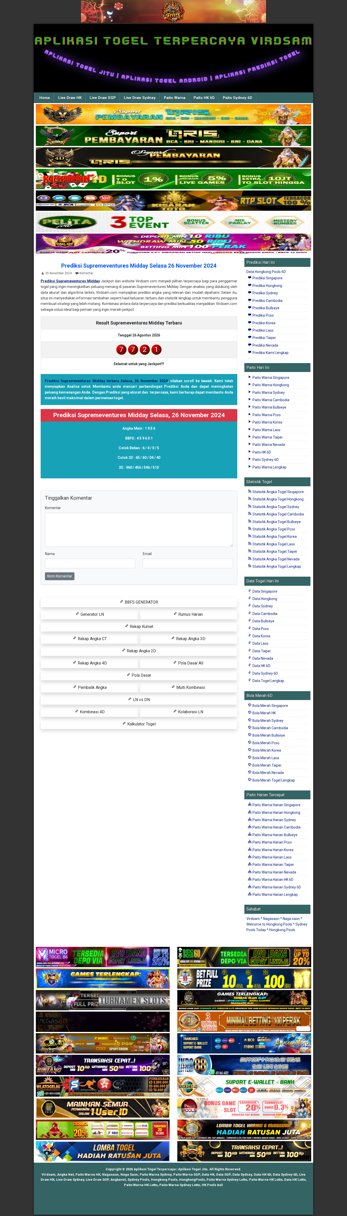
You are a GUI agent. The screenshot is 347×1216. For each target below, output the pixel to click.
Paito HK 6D (204, 97)
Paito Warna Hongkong (270, 385)
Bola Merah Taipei (266, 765)
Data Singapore (264, 591)
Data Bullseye (263, 621)
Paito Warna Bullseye (269, 407)
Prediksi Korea (263, 323)
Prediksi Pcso (263, 315)
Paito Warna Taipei (267, 437)
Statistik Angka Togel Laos (273, 544)
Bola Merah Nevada (268, 773)
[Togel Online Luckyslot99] (244, 979)
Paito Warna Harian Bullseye (274, 835)
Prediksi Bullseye (265, 308)
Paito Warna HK (87, 1174)
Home (44, 97)
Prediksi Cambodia (267, 301)
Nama (50, 554)
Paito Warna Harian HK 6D (272, 880)
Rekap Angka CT (92, 638)
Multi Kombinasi (190, 687)
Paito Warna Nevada (268, 445)
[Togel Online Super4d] (173, 158)
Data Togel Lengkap (268, 681)
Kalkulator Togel (141, 724)
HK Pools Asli (212, 1185)
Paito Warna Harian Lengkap (275, 895)
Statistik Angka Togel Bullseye (276, 522)
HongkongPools (192, 1179)
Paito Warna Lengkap (269, 467)
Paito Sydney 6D (237, 97)
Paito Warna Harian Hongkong (276, 812)
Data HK (208, 1174)
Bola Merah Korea (266, 750)
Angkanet (118, 1179)
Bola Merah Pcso (265, 743)
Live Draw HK (70, 97)
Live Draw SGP (103, 97)
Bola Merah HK (264, 713)
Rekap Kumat (141, 626)
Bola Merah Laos (265, 758)
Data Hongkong (264, 599)
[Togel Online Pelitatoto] (173, 222)
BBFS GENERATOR (141, 602)
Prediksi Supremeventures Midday (70, 281)
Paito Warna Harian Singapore (276, 805)
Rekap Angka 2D (141, 650)
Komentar (86, 273)
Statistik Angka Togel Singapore (278, 492)
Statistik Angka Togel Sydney (275, 507)
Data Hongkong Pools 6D (266, 272)
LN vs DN (141, 699)
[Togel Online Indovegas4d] (244, 1151)
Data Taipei (261, 651)
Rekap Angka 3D (190, 638)
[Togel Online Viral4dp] (173, 244)
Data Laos (260, 643)
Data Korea (261, 636)
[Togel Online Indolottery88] (244, 1065)
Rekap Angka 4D (92, 663)
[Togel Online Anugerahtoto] (244, 1044)
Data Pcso (260, 629)
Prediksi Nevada (265, 345)
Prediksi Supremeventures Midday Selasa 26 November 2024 (139, 266)
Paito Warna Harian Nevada (274, 872)
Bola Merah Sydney (267, 721)
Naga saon (291, 919)
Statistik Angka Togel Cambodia (278, 514)
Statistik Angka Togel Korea (274, 536)
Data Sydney (262, 606)
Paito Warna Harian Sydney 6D (276, 887)
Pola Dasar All (190, 663)
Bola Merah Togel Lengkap (273, 780)
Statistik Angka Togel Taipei (274, 551)
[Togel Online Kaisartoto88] (103, 1130)
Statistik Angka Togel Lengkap (276, 566)
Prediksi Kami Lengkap (270, 353)
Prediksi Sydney (265, 293)
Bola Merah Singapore (270, 706)
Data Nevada (262, 658)
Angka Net (65, 1174)
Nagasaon (271, 919)
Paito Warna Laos (266, 430)
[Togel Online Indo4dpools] (103, 1151)
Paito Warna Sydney (268, 393)
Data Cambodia (264, 614)
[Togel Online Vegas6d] (103, 1022)
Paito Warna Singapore (270, 378)
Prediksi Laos (263, 330)
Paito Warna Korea (267, 422)
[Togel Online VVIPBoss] (173, 114)
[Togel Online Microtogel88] (103, 957)
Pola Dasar (141, 675)
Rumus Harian (190, 614)
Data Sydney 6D (265, 673)
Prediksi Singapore (267, 278)
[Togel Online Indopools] (244, 1108)
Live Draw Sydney (140, 97)
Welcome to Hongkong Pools (269, 924)
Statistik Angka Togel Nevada (275, 559)
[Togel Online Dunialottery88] (244, 1022)
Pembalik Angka (92, 687)
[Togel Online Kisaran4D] (173, 179)
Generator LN (92, 614)
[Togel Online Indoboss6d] (244, 957)
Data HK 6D (261, 666)
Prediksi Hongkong (267, 286)
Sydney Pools (138, 1179)
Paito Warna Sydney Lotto (227, 1179)
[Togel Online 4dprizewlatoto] (103, 1108)
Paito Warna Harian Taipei (273, 865)
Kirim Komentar (59, 576)
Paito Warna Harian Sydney (274, 820)
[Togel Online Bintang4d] (103, 1065)
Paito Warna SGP (186, 1174)
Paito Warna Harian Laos (272, 857)
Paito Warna (174, 97)
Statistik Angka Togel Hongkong (278, 499)
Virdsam (253, 919)
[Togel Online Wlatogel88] (103, 1087)
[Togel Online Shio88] (244, 1130)
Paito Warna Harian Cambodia (276, 827)
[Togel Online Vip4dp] (244, 1000)
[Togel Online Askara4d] (103, 1044)
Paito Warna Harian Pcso (272, 842)
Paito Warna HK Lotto (265, 1179)
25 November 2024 (58, 273)
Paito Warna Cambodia (270, 400)
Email (147, 554)
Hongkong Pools (282, 930)
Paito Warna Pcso (266, 415)
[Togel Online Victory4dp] (103, 979)
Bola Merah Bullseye (268, 735)
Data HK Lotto (295, 1179)
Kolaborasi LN (190, 711)
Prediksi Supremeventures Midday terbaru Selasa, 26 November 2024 (106, 381)
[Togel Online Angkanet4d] (244, 1087)
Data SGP (223, 1174)
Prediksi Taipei (264, 338)
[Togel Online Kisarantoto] (173, 201)
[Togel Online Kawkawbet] (103, 1000)
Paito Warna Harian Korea (272, 850)
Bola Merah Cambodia (270, 728)
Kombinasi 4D (92, 711)
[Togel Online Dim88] (173, 136)
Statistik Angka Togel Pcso (273, 529)
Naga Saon (129, 1174)
